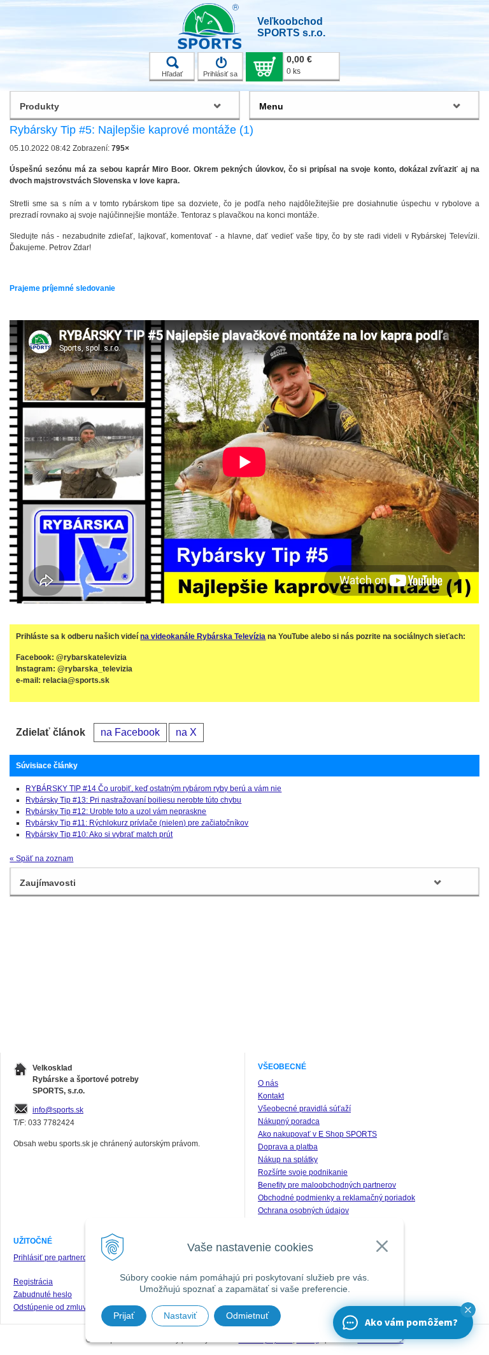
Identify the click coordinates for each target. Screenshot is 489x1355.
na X (186, 732)
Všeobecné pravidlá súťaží (304, 1108)
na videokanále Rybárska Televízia (203, 636)
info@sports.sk (57, 1110)
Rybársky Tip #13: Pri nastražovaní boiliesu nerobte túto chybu (133, 800)
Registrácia (33, 1281)
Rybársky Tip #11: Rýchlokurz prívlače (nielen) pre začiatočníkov (136, 822)
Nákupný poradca (289, 1121)
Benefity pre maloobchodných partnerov (327, 1185)
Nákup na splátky (288, 1159)
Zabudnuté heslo (42, 1294)
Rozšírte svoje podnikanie (303, 1172)
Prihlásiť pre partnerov (52, 1257)
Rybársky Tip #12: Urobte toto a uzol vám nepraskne (115, 811)
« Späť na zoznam (41, 858)
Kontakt (271, 1096)
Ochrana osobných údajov (303, 1210)
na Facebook (130, 732)
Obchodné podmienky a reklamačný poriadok (336, 1197)
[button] (468, 1309)
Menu (271, 106)
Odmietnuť (247, 1315)
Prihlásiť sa (220, 74)
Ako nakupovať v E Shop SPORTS (317, 1134)
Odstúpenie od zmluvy (51, 1307)
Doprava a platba (288, 1146)
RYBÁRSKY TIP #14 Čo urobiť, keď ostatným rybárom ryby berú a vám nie (153, 788)
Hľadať (172, 74)
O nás (268, 1083)
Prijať (123, 1315)
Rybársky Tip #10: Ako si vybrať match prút (99, 834)
